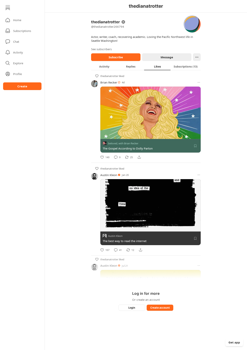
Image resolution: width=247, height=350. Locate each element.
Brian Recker (108, 82)
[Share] (139, 157)
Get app (234, 342)
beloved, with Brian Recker (123, 143)
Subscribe (116, 57)
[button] (22, 20)
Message (167, 57)
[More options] (199, 82)
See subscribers (101, 49)
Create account (160, 307)
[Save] (195, 146)
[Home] (7, 7)
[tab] (104, 66)
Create (22, 86)
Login (131, 307)
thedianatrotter (109, 76)
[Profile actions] (197, 57)
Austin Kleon (108, 175)
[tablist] (146, 66)
